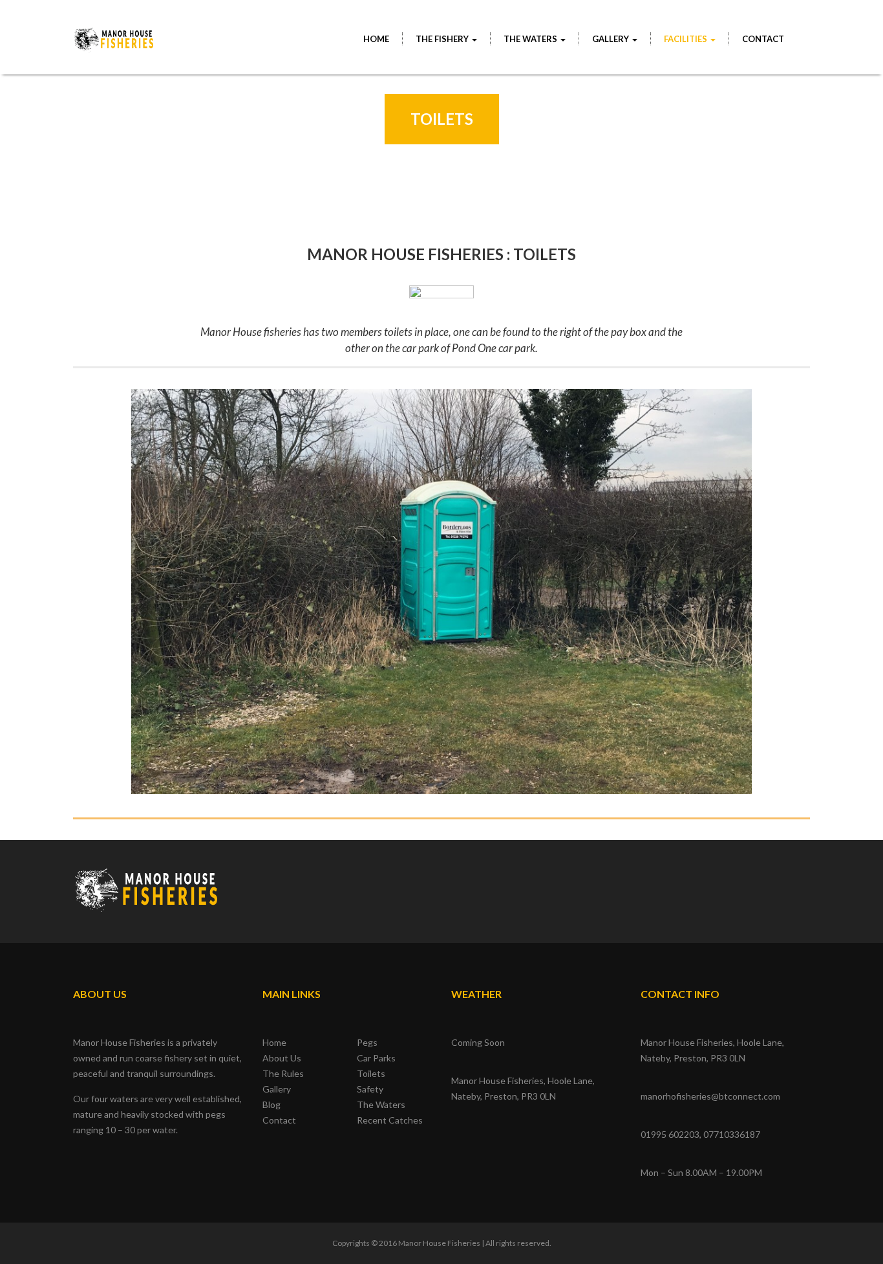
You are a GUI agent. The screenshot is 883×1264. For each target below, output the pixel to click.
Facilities (686, 39)
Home (376, 39)
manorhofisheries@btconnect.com (710, 1096)
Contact (763, 39)
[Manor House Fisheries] (114, 33)
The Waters (531, 39)
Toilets (371, 1073)
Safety (370, 1088)
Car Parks (376, 1057)
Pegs (367, 1042)
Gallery (276, 1088)
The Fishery (443, 39)
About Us (281, 1057)
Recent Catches (390, 1119)
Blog (271, 1104)
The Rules (283, 1073)
